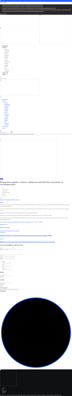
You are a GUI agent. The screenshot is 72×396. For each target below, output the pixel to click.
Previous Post (3, 232)
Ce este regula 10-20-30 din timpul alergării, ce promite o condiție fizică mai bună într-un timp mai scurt (22, 6)
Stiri (3, 389)
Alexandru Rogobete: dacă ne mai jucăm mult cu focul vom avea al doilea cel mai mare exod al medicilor (22, 5)
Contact (4, 74)
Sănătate (6, 118)
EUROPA (6, 110)
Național (4, 134)
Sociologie (6, 71)
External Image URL (4, 289)
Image (1, 286)
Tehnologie (6, 69)
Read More (2, 224)
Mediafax (2, 202)
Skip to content (3, 2)
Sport (5, 68)
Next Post (2, 238)
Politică (5, 49)
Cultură (5, 58)
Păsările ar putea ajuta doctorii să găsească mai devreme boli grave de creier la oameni (27, 242)
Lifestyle (6, 63)
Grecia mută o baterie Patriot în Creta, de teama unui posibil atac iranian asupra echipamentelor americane (23, 11)
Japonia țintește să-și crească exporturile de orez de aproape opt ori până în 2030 (26, 235)
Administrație (7, 50)
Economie (6, 60)
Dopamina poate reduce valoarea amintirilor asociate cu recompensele (17, 222)
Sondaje (6, 66)
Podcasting (6, 52)
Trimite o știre (5, 126)
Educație (6, 107)
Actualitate (6, 55)
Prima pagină (4, 99)
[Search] (0, 77)
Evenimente (6, 61)
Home (1, 134)
